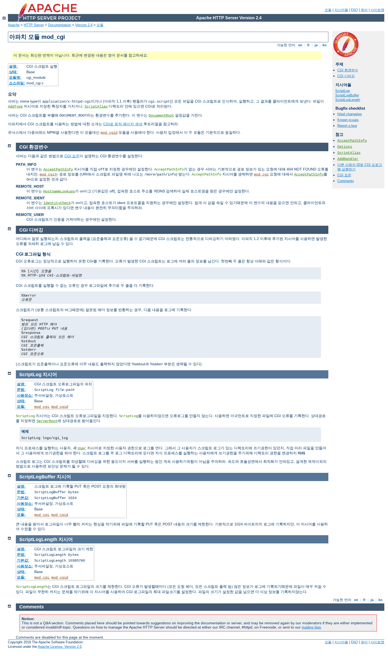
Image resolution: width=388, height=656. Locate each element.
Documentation (59, 25)
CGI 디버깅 (346, 76)
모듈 (328, 10)
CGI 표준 (344, 175)
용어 (364, 10)
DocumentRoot (161, 115)
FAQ (354, 10)
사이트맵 (377, 10)
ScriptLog (342, 91)
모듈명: (15, 77)
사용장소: (25, 395)
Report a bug (347, 126)
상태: (13, 72)
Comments (345, 181)
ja (316, 45)
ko (324, 45)
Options (344, 147)
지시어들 (341, 10)
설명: (13, 66)
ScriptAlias (96, 106)
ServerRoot (47, 421)
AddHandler (347, 159)
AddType (15, 106)
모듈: (21, 406)
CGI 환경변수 (347, 70)
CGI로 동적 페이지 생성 (123, 124)
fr (308, 45)
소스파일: (17, 83)
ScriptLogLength (347, 100)
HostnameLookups (59, 191)
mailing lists (311, 627)
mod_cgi (47, 174)
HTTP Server (34, 25)
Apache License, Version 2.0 (60, 647)
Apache (14, 25)
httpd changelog (349, 114)
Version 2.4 (83, 25)
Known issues (348, 120)
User (82, 448)
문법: (21, 389)
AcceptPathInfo (352, 141)
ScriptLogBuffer (347, 95)
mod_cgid (109, 133)
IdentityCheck (57, 203)
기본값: (23, 498)
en (300, 45)
